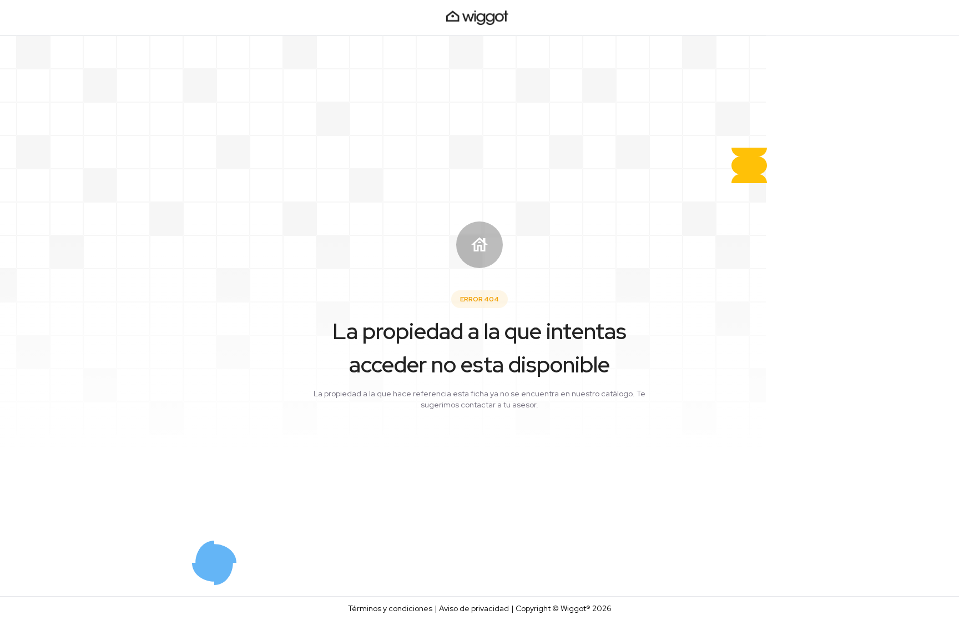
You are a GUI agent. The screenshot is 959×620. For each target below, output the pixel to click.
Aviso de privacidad (474, 608)
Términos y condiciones (390, 608)
